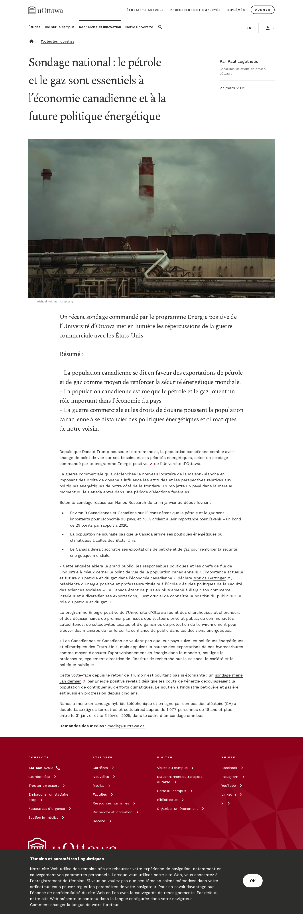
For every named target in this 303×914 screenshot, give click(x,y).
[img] (45, 10)
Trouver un (43, 785)
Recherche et (112, 812)
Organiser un (177, 808)
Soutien (43, 817)
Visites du (172, 768)
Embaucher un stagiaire (48, 797)
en (249, 27)
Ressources (46, 808)
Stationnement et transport (179, 779)
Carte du (171, 791)
